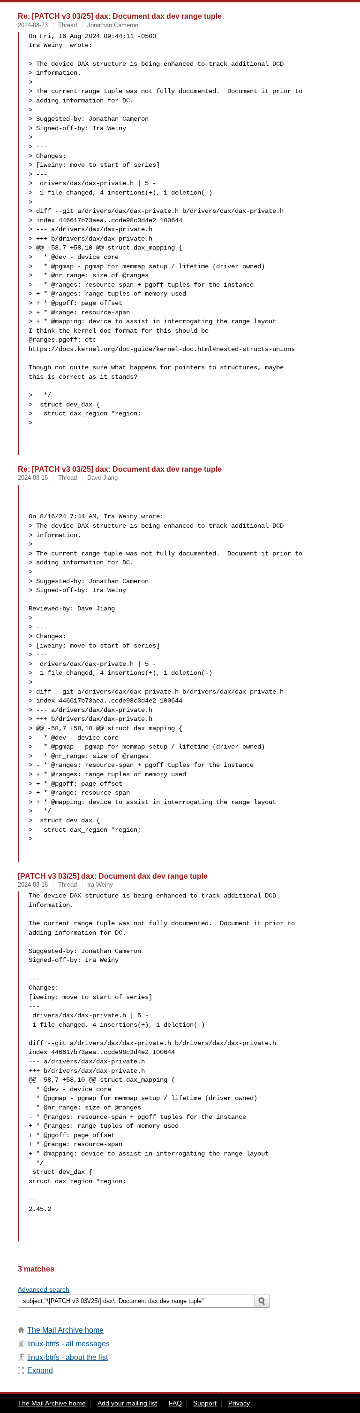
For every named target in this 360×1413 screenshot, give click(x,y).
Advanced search (43, 1289)
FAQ (175, 1403)
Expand (40, 1370)
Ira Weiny (100, 884)
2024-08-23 (33, 25)
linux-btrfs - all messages (68, 1344)
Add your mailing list (127, 1403)
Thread (67, 25)
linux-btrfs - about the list (67, 1357)
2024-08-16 (33, 477)
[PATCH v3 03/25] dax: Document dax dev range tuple (113, 876)
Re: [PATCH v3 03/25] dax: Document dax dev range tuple (120, 16)
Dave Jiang (102, 477)
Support (205, 1403)
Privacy (239, 1403)
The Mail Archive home (65, 1330)
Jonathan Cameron (112, 25)
